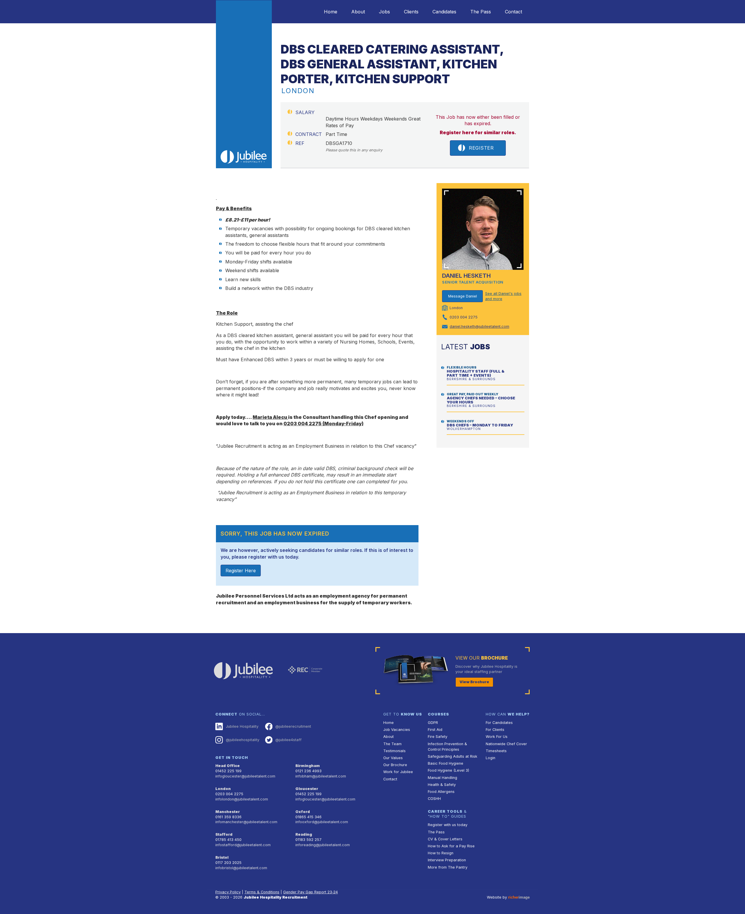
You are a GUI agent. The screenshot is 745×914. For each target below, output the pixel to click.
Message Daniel (462, 296)
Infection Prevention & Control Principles (447, 747)
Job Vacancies (396, 729)
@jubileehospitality (242, 740)
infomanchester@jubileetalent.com (246, 822)
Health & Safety (442, 784)
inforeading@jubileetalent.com (322, 845)
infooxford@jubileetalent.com (321, 822)
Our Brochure (395, 765)
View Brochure (474, 682)
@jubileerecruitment (293, 726)
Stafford (224, 834)
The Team (392, 744)
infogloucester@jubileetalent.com (245, 776)
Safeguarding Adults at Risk (452, 756)
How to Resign (440, 853)
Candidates (444, 12)
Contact (513, 12)
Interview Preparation (447, 860)
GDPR (433, 722)
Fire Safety (437, 736)
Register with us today (447, 825)
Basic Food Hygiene (445, 763)
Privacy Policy (228, 892)
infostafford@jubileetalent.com (243, 845)
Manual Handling (442, 777)
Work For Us (497, 736)
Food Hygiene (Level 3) (448, 770)
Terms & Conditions (261, 892)
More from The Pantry (447, 867)
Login (490, 758)
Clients (411, 12)
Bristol (221, 857)
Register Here (241, 570)
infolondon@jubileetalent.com (241, 799)
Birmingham (307, 766)
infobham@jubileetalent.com (320, 776)
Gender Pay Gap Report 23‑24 (310, 892)
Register (481, 148)
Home (330, 12)
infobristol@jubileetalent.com (241, 868)
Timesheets (496, 751)
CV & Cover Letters (445, 839)
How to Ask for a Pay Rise (451, 846)
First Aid (435, 729)
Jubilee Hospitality (242, 726)
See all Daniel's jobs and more (503, 296)
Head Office (227, 766)
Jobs (384, 12)
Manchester (227, 812)
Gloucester (306, 789)
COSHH (434, 798)
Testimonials (394, 751)
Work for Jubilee (398, 772)
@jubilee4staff (288, 740)
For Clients (495, 729)
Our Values (393, 758)
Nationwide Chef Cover (506, 744)
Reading (303, 834)
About (358, 12)
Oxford (302, 812)
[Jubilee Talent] (244, 84)
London (223, 789)
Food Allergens (441, 791)
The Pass (480, 12)
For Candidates (499, 722)
